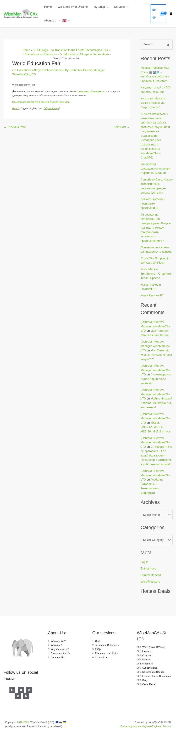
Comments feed (151, 575)
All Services (101, 657)
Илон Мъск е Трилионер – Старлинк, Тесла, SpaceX (156, 274)
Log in (144, 562)
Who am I (56, 645)
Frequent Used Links (106, 653)
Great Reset (149, 684)
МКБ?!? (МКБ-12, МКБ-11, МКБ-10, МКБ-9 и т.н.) (155, 427)
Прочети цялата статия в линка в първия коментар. (41, 101)
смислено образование (91, 91)
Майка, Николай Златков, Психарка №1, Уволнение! (156, 403)
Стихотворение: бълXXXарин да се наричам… (156, 379)
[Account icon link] (171, 13)
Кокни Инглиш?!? (152, 295)
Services (119, 6)
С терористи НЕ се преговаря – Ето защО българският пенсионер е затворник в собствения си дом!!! (156, 455)
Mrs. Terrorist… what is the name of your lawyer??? (156, 355)
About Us (50, 20)
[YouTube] (21, 690)
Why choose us (59, 649)
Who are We (57, 641)
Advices (146, 659)
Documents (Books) (153, 671)
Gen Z (15, 108)
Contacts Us (57, 657)
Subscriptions (149, 667)
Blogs (145, 680)
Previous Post (15, 127)
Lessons (146, 651)
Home (48, 6)
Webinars (147, 663)
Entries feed (148, 568)
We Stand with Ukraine (73, 6)
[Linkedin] (18, 696)
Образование (51, 108)
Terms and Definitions (107, 645)
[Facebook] (12, 690)
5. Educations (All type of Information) (38, 70)
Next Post (121, 127)
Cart (97, 641)
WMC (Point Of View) (153, 647)
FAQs (98, 649)
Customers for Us (60, 653)
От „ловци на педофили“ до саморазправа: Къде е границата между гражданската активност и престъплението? (155, 227)
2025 (26, 722)
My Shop (99, 6)
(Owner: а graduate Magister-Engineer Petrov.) (145, 726)
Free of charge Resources (156, 676)
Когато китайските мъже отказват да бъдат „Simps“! (153, 103)
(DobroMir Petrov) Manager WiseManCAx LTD (155, 326)
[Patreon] (26, 696)
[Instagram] (29, 690)
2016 (20, 722)
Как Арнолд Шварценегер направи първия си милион (155, 168)
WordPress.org (150, 581)
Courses (146, 655)
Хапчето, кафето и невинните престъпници (153, 204)
